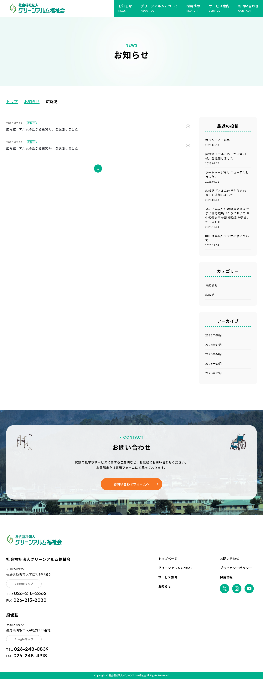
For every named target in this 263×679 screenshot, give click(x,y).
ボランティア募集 (217, 140)
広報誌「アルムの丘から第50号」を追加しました (42, 148)
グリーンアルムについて (176, 567)
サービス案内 (168, 577)
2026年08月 (213, 335)
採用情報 (226, 577)
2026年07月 (213, 345)
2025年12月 (213, 373)
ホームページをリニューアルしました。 (227, 174)
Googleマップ (23, 583)
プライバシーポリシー (236, 567)
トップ (12, 101)
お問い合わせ (229, 558)
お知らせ (31, 101)
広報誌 (52, 101)
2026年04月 (213, 354)
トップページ (168, 558)
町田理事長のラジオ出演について (227, 238)
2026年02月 (213, 363)
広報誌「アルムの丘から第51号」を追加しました (42, 129)
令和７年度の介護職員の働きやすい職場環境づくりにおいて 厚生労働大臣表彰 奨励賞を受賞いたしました (227, 215)
